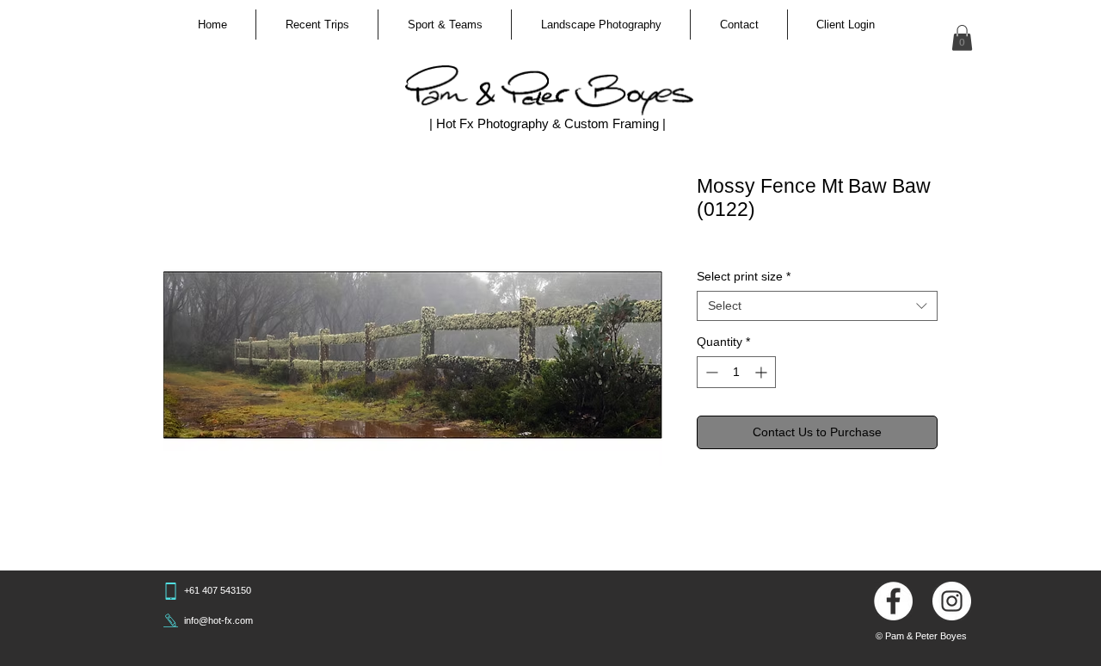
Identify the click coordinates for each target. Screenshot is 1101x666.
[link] (962, 38)
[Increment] (762, 372)
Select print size (743, 276)
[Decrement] (710, 372)
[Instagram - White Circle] (951, 601)
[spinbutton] (736, 372)
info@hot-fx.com (218, 620)
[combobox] (817, 306)
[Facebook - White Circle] (893, 601)
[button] (317, 24)
